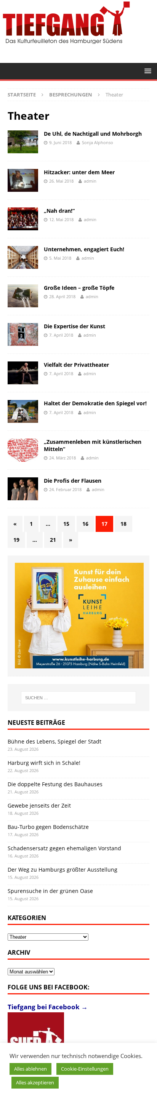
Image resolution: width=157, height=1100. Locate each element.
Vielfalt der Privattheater (76, 364)
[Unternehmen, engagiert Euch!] (23, 257)
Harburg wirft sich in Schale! (44, 762)
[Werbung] (79, 615)
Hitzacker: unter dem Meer (79, 172)
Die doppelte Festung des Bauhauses (55, 784)
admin (90, 181)
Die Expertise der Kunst (74, 326)
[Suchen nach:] (79, 697)
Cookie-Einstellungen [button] (85, 1068)
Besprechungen (70, 94)
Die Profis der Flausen (72, 480)
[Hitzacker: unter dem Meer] (23, 180)
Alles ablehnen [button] (30, 1068)
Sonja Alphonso (97, 142)
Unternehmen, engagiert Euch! (84, 249)
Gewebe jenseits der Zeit (39, 805)
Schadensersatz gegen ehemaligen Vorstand (64, 848)
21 (53, 539)
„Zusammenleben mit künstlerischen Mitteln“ (92, 445)
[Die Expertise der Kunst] (23, 334)
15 (66, 523)
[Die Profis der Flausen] (23, 488)
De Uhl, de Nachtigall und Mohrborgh (93, 133)
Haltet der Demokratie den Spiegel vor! (95, 403)
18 (123, 523)
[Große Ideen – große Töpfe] (23, 295)
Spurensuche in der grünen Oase (50, 890)
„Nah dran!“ (59, 210)
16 (85, 523)
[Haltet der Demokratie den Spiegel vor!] (23, 411)
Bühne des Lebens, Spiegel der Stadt (54, 741)
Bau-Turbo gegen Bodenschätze (48, 826)
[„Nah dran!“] (23, 218)
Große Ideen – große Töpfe (79, 287)
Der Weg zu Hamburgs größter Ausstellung (62, 869)
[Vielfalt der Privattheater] (23, 372)
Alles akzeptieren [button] (35, 1082)
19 (16, 539)
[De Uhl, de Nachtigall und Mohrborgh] (23, 141)
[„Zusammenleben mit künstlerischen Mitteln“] (23, 449)
